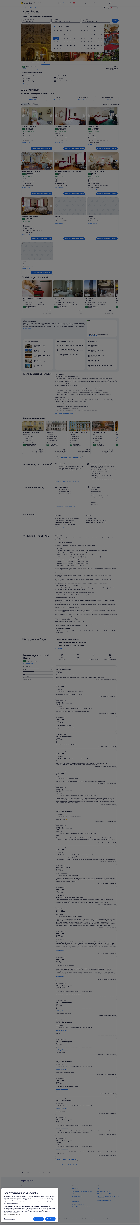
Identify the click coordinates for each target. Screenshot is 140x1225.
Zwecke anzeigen (9, 1219)
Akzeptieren (50, 1219)
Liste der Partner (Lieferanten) (12, 1214)
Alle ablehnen (38, 1219)
